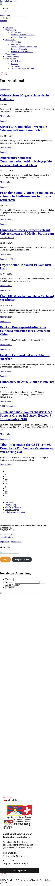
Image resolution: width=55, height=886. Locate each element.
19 (6, 481)
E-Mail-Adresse (12, 585)
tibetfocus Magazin (19, 49)
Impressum (4, 542)
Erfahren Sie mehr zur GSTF (23, 35)
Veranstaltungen (12, 56)
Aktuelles (9, 27)
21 (6, 486)
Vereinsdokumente (18, 37)
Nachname (9, 582)
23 (6, 490)
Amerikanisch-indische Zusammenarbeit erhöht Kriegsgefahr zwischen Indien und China (26, 161)
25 (6, 495)
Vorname (9, 579)
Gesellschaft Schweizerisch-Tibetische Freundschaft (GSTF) (18, 836)
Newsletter (15, 66)
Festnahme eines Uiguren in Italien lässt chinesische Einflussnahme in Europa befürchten (27, 196)
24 (6, 493)
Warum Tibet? (11, 54)
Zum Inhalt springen (8, 1)
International (5, 90)
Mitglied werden (18, 61)
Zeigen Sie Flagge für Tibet (22, 68)
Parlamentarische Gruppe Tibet (24, 47)
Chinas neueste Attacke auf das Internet (27, 382)
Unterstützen (10, 59)
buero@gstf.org (6, 537)
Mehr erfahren (6, 116)
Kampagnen (16, 44)
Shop (5, 559)
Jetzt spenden (19, 870)
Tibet (13, 259)
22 (6, 488)
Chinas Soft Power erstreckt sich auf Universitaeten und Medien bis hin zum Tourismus (27, 233)
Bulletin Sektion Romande (22, 51)
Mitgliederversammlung (15, 512)
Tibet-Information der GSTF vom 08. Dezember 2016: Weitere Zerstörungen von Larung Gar (27, 448)
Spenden (3, 20)
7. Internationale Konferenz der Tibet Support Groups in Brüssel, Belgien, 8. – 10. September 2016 (27, 415)
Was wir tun (10, 39)
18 (6, 478)
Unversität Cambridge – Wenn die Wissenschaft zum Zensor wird (23, 128)
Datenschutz (16, 542)
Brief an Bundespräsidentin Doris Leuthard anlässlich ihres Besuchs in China (25, 330)
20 (6, 483)
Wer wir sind (10, 30)
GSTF (2, 406)
